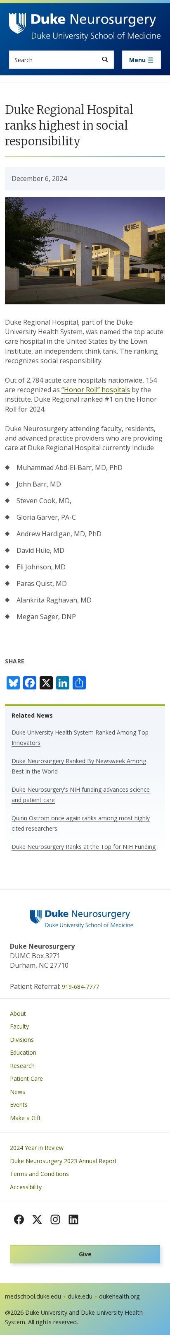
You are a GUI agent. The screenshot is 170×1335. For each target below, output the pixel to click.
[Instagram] (55, 1219)
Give (85, 1254)
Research (22, 1066)
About (18, 1013)
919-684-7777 (80, 986)
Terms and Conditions (39, 1174)
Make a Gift (25, 1118)
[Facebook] (19, 1219)
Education (23, 1052)
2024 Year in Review (37, 1148)
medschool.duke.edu (33, 1296)
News (17, 1092)
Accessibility (26, 1187)
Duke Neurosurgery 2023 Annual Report (63, 1161)
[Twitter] (37, 1219)
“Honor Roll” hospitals (95, 389)
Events (19, 1104)
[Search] (105, 59)
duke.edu (80, 1296)
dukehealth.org (119, 1296)
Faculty (19, 1026)
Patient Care (26, 1078)
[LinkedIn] (73, 1219)
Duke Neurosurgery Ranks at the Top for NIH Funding (84, 847)
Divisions (22, 1039)
